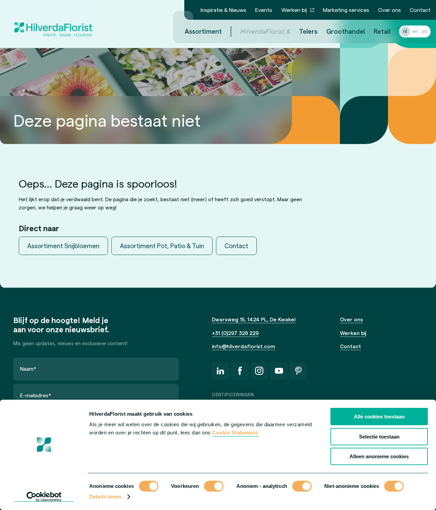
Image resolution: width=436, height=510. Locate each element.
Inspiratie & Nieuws (223, 9)
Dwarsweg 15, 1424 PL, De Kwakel (254, 319)
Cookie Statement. (235, 432)
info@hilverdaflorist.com (243, 346)
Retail (382, 31)
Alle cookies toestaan (379, 416)
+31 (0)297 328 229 (235, 333)
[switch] (213, 486)
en (415, 31)
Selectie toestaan (379, 437)
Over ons (389, 9)
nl (405, 31)
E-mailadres (35, 395)
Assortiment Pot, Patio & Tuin (162, 246)
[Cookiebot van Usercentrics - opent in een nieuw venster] (44, 497)
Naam (28, 368)
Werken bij (294, 9)
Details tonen (105, 496)
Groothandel (345, 31)
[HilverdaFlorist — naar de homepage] (53, 21)
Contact (420, 9)
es (424, 31)
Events (263, 9)
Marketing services (346, 9)
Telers (308, 31)
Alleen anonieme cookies (379, 456)
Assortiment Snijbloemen (63, 246)
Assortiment (203, 31)
